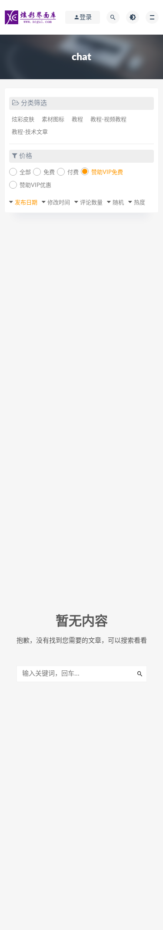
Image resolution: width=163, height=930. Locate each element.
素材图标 (53, 119)
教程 (77, 119)
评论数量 (91, 203)
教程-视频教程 (108, 119)
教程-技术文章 (30, 132)
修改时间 (58, 203)
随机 (118, 203)
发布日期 (26, 203)
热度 (139, 203)
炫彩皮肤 (23, 119)
